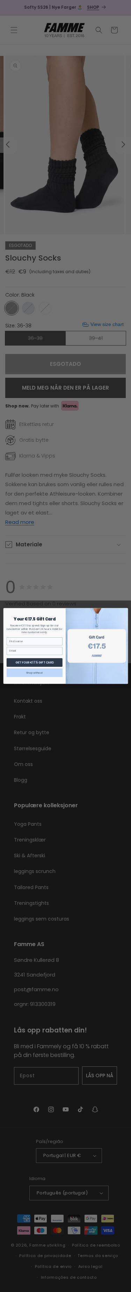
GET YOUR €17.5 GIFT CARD (34, 662)
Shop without (34, 673)
